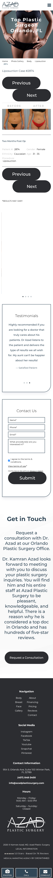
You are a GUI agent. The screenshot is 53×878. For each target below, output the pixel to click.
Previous (21, 83)
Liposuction (40, 61)
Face (18, 706)
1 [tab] (22, 296)
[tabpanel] (26, 253)
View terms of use (17, 466)
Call (26, 875)
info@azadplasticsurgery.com (26, 783)
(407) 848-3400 (26, 777)
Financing (32, 702)
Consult (45, 875)
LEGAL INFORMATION (26, 849)
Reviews (32, 710)
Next (32, 95)
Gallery (19, 710)
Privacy (33, 471)
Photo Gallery (17, 61)
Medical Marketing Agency (17, 858)
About (32, 698)
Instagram (26, 731)
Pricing (32, 706)
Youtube (26, 744)
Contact (32, 715)
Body (29, 61)
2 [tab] (25, 296)
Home (5, 61)
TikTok (26, 740)
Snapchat (26, 748)
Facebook (26, 736)
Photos (7, 875)
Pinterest (26, 753)
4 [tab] (31, 296)
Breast (18, 702)
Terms (40, 471)
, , (26, 771)
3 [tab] (28, 296)
